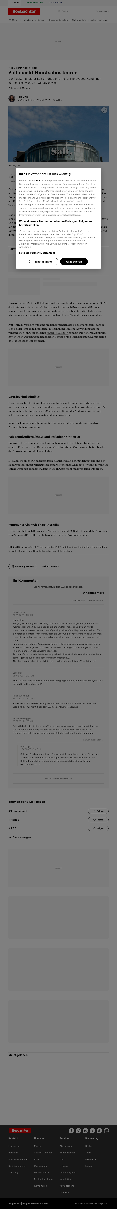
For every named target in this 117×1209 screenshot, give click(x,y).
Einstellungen (44, 261)
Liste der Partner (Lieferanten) (37, 252)
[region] (58, 218)
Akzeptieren (74, 261)
